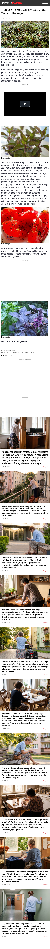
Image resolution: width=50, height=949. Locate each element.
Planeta (12, 3)
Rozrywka (45, 467)
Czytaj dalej (25, 945)
